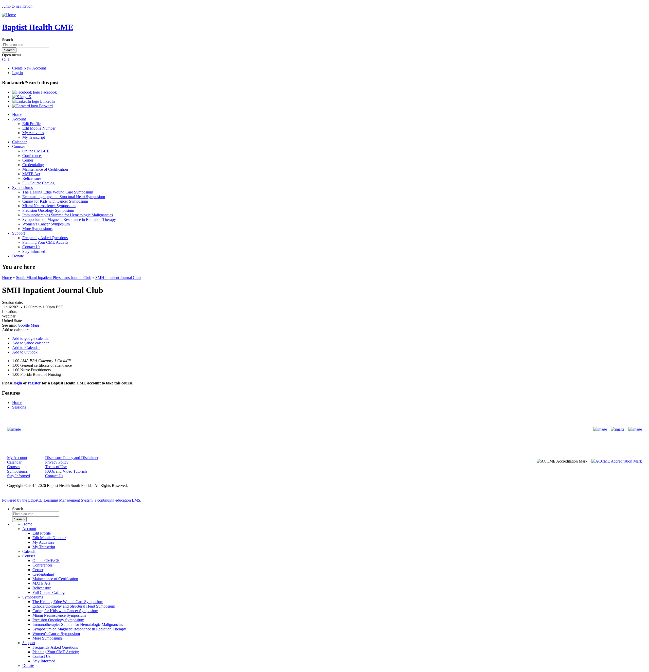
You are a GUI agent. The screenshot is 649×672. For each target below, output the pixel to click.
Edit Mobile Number (39, 128)
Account (19, 119)
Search (7, 40)
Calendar (19, 142)
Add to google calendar (31, 338)
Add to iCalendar (26, 347)
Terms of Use (56, 467)
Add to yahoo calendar (30, 343)
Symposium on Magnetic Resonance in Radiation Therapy (69, 219)
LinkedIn (47, 101)
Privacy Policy (56, 462)
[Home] (9, 15)
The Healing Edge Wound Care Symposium (57, 192)
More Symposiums (37, 228)
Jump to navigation (17, 6)
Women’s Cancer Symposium (46, 224)
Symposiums (22, 187)
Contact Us (31, 247)
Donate (18, 256)
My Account (17, 457)
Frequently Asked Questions (45, 238)
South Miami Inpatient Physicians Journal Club (53, 277)
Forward (45, 106)
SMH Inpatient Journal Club (118, 277)
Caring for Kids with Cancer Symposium (55, 201)
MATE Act (31, 174)
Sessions (19, 407)
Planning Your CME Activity (45, 242)
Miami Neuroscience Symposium (49, 206)
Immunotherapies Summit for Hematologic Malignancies (67, 215)
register (34, 383)
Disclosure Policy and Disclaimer (71, 457)
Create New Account (29, 68)
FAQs (50, 471)
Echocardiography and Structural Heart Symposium (63, 196)
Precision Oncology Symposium (48, 210)
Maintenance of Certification (45, 169)
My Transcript (33, 137)
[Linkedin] (635, 429)
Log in (17, 72)
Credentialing (33, 165)
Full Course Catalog (38, 183)
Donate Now (308, 429)
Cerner (27, 160)
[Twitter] (617, 429)
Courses (18, 146)
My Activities (33, 133)
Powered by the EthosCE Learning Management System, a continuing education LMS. (71, 500)
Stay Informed (33, 251)
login (18, 383)
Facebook (48, 92)
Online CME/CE (35, 151)
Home (17, 114)
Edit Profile (31, 123)
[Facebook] (600, 429)
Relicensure (31, 178)
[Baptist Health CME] (14, 429)
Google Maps (29, 325)
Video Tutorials (75, 471)
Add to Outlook (25, 352)
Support (18, 233)
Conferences (32, 155)
